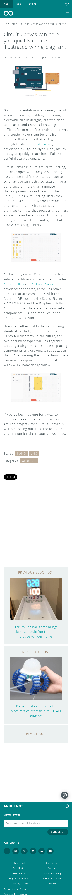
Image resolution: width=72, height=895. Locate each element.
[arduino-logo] (8, 13)
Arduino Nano (42, 284)
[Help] (64, 795)
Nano (21, 453)
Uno (33, 453)
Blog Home (10, 23)
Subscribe (58, 831)
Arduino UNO (14, 284)
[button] (67, 4)
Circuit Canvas (41, 144)
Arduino (29, 461)
